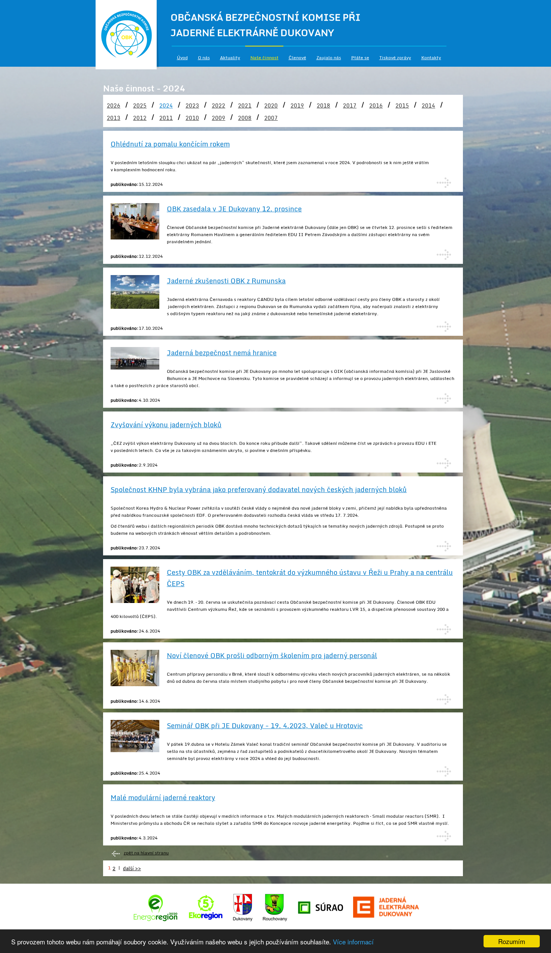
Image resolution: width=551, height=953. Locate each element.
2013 (113, 118)
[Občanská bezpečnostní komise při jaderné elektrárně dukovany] (127, 34)
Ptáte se (360, 57)
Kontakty (431, 57)
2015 (402, 105)
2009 (218, 118)
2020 (271, 105)
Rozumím (511, 941)
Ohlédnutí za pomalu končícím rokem (170, 144)
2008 (245, 118)
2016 (376, 105)
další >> (132, 868)
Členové (297, 57)
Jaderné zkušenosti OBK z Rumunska (226, 280)
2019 (297, 105)
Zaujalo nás (328, 57)
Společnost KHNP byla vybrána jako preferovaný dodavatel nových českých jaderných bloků (259, 489)
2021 (245, 105)
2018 (323, 105)
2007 (271, 118)
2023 (192, 105)
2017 (349, 105)
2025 (140, 105)
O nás (204, 57)
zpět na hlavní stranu (146, 852)
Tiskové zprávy (395, 57)
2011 (166, 118)
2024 (166, 105)
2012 (140, 118)
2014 (428, 105)
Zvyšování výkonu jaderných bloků (166, 424)
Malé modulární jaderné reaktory (163, 797)
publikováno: (125, 184)
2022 (218, 105)
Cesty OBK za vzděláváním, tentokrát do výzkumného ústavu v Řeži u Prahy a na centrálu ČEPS (310, 578)
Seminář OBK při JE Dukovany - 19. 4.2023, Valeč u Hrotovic (265, 725)
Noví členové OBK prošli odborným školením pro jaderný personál (272, 655)
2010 (192, 118)
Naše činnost (264, 57)
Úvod (182, 57)
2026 (113, 105)
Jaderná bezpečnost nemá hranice (222, 352)
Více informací (353, 941)
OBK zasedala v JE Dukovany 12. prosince (234, 208)
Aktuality (230, 57)
